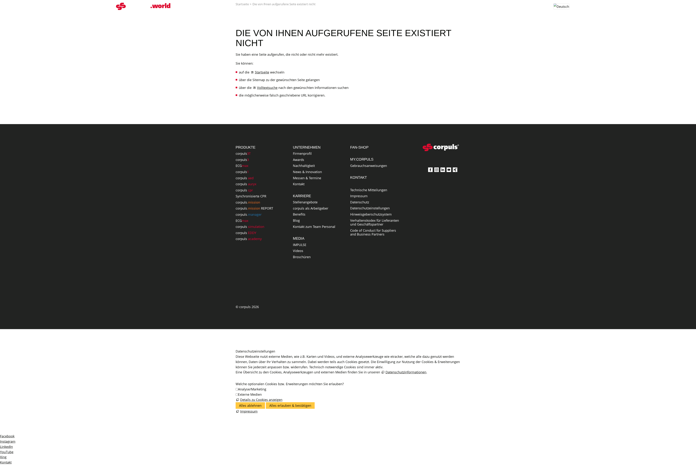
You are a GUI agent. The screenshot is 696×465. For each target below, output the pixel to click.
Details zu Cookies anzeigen (261, 400)
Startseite (262, 72)
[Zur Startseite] (143, 6)
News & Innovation (307, 172)
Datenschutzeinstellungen (370, 208)
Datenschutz (359, 202)
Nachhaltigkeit (304, 166)
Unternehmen (350, 6)
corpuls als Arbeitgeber (310, 208)
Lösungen (298, 6)
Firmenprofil (302, 154)
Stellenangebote (305, 202)
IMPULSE (299, 245)
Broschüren (302, 257)
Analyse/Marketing (252, 389)
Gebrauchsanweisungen (368, 166)
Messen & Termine (307, 178)
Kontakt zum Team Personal (314, 227)
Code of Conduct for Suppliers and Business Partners (373, 233)
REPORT (254, 208)
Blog (296, 221)
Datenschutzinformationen (406, 372)
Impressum (359, 196)
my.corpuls (428, 6)
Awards (298, 160)
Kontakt (298, 184)
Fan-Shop (400, 6)
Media (323, 6)
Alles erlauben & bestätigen (290, 405)
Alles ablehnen (250, 405)
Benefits (299, 214)
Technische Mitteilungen (368, 190)
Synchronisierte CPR (251, 196)
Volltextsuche (267, 87)
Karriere (379, 6)
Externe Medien (250, 394)
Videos (298, 251)
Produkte (271, 6)
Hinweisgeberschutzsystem (371, 214)
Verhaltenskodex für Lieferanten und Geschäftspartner (374, 223)
